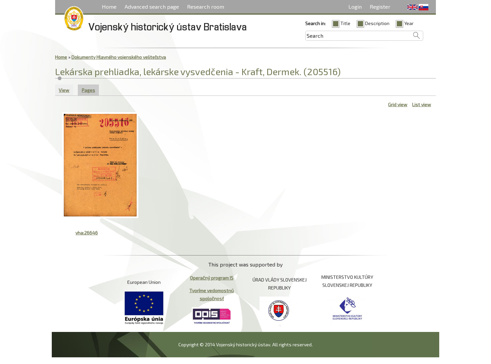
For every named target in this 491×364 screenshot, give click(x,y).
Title (345, 23)
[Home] (74, 19)
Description (377, 23)
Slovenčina (424, 7)
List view (421, 104)
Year (409, 23)
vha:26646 (86, 232)
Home (109, 6)
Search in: (315, 23)
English (412, 7)
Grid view (397, 104)
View (64, 90)
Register (380, 6)
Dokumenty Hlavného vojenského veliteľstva (118, 57)
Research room (205, 6)
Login (355, 6)
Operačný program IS (211, 278)
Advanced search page (152, 6)
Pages (90, 90)
